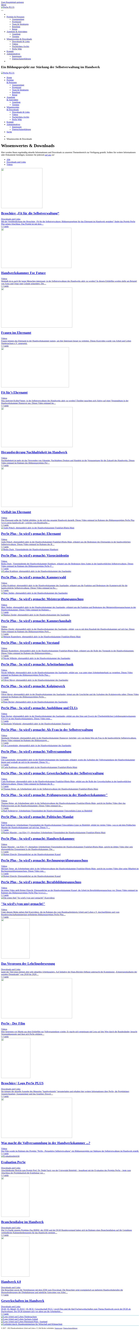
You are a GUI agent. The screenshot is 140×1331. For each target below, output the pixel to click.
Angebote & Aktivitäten (17, 31)
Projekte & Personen (15, 17)
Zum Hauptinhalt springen (12, 2)
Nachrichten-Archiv (20, 46)
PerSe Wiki (17, 49)
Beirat (14, 29)
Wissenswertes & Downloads (19, 39)
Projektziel (16, 22)
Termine (15, 36)
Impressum (16, 56)
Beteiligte (16, 27)
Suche (9, 132)
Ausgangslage (18, 19)
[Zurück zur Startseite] (7, 7)
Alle (8, 159)
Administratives (13, 54)
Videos (15, 44)
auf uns (48, 155)
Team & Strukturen (20, 24)
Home (9, 77)
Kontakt (10, 51)
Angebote (16, 34)
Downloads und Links (16, 162)
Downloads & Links (21, 41)
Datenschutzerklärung (21, 59)
